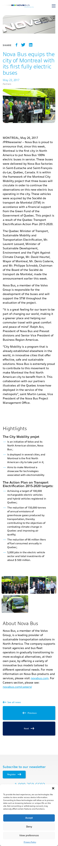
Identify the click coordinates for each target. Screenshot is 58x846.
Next (26, 728)
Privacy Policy (30, 842)
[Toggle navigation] (53, 6)
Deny (29, 826)
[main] (29, 375)
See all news (14, 702)
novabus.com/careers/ (17, 687)
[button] (53, 788)
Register (11, 774)
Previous (32, 713)
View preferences (29, 835)
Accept (29, 818)
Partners (7, 84)
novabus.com (39, 678)
